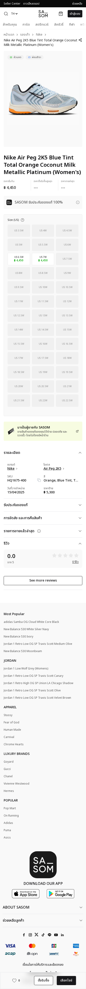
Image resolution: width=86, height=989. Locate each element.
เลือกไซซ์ (66, 980)
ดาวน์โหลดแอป (31, 3)
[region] (43, 99)
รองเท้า (25, 35)
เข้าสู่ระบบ (75, 14)
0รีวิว (75, 561)
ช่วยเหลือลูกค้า (13, 920)
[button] (6, 13)
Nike (39, 35)
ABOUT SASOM (16, 907)
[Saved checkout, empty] (61, 13)
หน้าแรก (9, 35)
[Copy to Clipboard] (39, 480)
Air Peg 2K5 (52, 468)
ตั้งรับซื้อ (43, 980)
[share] (80, 40)
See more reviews (43, 580)
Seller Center (12, 3)
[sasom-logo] (43, 13)
